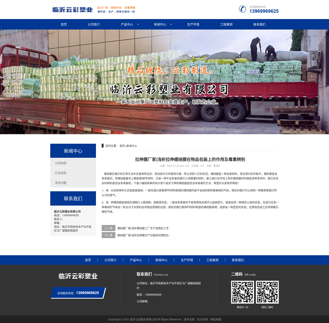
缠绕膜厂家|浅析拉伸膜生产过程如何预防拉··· (144, 235)
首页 (64, 24)
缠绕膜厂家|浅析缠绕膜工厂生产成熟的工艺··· (144, 228)
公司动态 (60, 163)
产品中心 (127, 24)
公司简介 (94, 24)
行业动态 (60, 173)
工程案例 (226, 24)
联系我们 (259, 24)
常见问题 (60, 183)
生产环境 (193, 24)
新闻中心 (160, 24)
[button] (163, 131)
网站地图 (215, 319)
